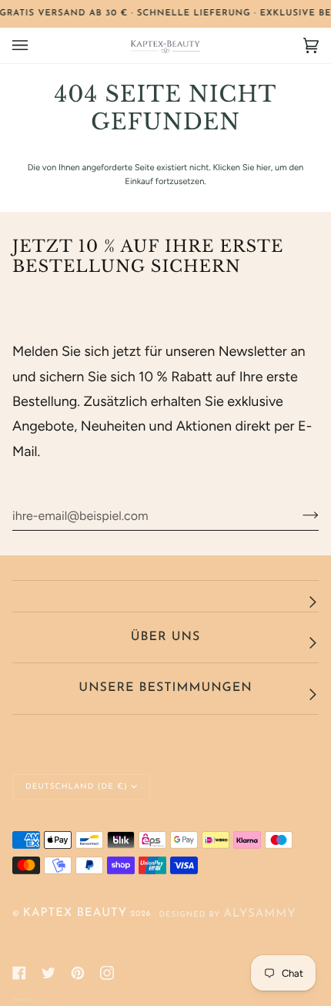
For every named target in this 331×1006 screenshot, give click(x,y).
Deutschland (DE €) (76, 787)
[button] (165, 596)
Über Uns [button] (166, 637)
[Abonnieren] (298, 515)
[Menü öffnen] (35, 45)
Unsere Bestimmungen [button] (165, 688)
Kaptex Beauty (75, 913)
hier (263, 167)
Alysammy (259, 914)
